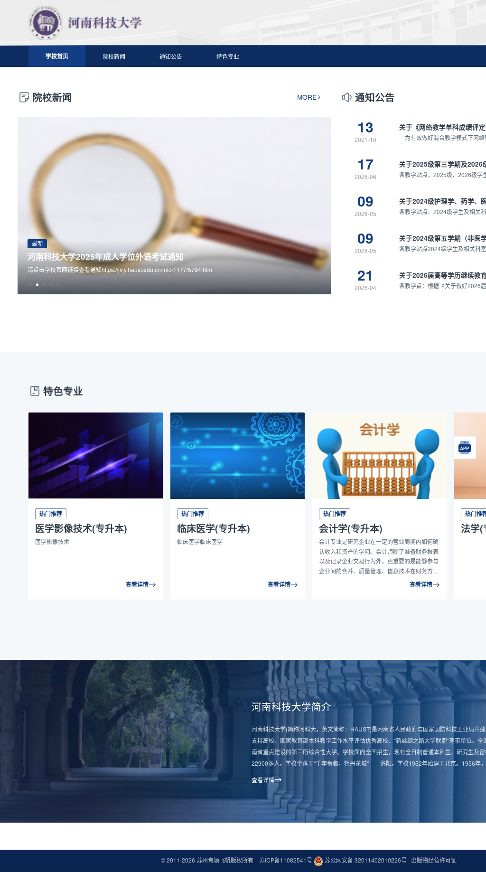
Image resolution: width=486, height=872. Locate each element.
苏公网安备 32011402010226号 (365, 860)
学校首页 (57, 56)
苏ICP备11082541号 (286, 860)
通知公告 (170, 56)
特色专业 (227, 56)
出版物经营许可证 (434, 860)
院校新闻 (114, 56)
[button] (30, 284)
